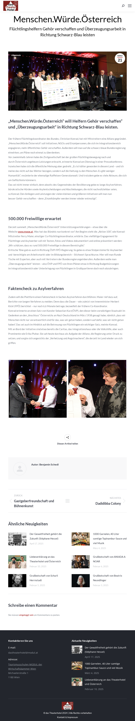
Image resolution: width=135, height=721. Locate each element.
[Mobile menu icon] (130, 6)
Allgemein (16, 55)
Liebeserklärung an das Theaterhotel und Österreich (45, 559)
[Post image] (17, 539)
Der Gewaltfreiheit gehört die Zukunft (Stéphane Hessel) (46, 536)
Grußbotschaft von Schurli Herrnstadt (44, 578)
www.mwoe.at (25, 231)
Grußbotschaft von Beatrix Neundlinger (107, 578)
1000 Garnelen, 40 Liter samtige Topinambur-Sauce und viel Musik (110, 538)
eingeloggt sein (26, 615)
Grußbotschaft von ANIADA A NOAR (109, 559)
